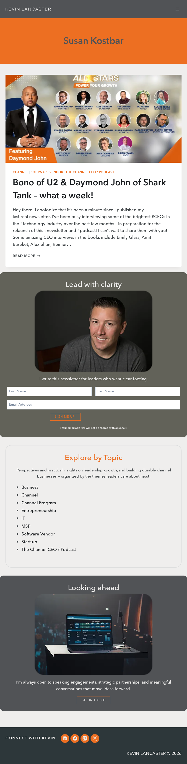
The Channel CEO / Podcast (90, 172)
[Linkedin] (65, 738)
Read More (27, 256)
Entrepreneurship (38, 510)
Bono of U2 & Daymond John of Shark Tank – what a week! (89, 189)
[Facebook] (74, 738)
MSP (25, 526)
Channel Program (38, 503)
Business (29, 487)
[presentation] (93, 119)
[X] (95, 738)
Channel (20, 172)
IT (23, 518)
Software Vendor (47, 172)
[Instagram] (85, 738)
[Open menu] (177, 9)
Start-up (29, 542)
